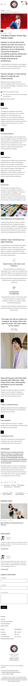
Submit (4, 607)
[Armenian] (22, 1)
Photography (21, 485)
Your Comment (4, 592)
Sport (8, 10)
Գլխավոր (3, 10)
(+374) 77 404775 (14, 658)
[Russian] (26, 1)
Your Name (4, 578)
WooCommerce (8, 487)
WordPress (17, 487)
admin (10, 33)
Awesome (7, 485)
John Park (8, 537)
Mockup (14, 485)
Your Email (3, 585)
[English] (24, 1)
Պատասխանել (4, 548)
